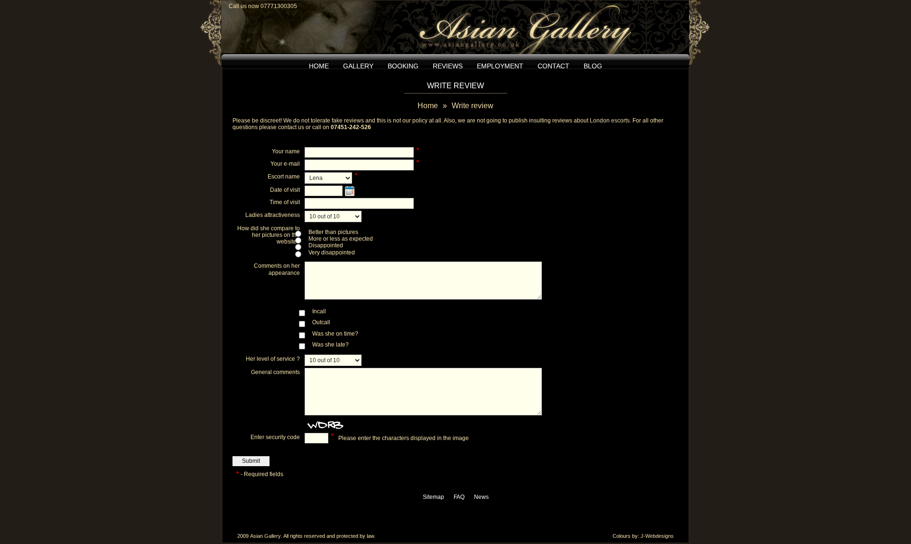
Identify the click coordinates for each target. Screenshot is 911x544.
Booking (403, 66)
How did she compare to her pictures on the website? (268, 235)
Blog (593, 66)
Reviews (448, 66)
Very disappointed (331, 252)
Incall (319, 311)
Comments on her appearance (277, 269)
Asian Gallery (265, 536)
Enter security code (275, 437)
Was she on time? (335, 333)
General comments (275, 372)
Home (319, 66)
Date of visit (285, 190)
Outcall (321, 322)
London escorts (610, 120)
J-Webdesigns (657, 536)
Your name (286, 151)
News (481, 497)
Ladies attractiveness (272, 215)
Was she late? (330, 344)
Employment (500, 66)
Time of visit (285, 202)
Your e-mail (285, 163)
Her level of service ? (273, 359)
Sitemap (433, 497)
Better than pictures (333, 232)
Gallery (358, 66)
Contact (553, 66)
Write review (472, 106)
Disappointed (325, 245)
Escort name (284, 176)
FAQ (459, 497)
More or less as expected (340, 238)
